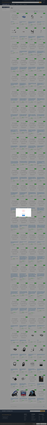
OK (23, 215)
